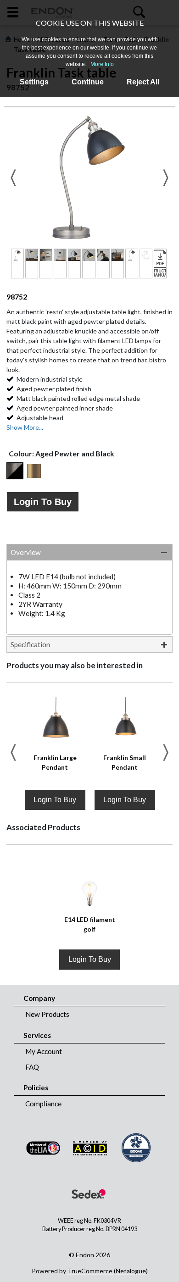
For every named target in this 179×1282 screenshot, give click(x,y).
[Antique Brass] (34, 471)
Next (166, 178)
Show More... (24, 427)
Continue (88, 82)
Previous (13, 178)
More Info (102, 64)
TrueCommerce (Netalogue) (107, 1271)
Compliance (43, 1103)
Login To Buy (43, 502)
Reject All (143, 82)
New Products (47, 1014)
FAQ (32, 1067)
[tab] (89, 552)
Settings (34, 82)
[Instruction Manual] (160, 263)
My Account (43, 1051)
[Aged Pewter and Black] (15, 471)
